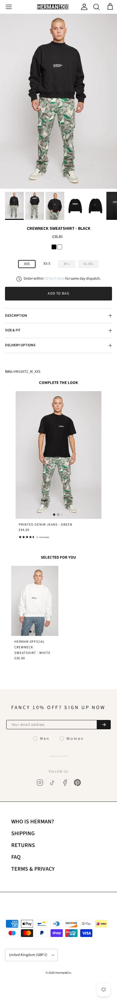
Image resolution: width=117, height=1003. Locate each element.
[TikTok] (52, 782)
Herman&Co (63, 973)
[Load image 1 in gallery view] (58, 101)
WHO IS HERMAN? (32, 822)
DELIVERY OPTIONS (20, 345)
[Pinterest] (77, 782)
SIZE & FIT (13, 330)
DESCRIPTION (16, 315)
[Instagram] (40, 782)
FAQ (16, 857)
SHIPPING (23, 833)
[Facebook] (64, 782)
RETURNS (23, 845)
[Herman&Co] (52, 7)
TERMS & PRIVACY (33, 869)
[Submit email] (103, 724)
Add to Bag (59, 293)
